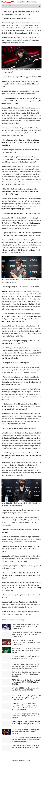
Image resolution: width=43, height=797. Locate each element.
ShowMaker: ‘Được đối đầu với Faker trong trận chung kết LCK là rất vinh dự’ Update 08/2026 (26, 650)
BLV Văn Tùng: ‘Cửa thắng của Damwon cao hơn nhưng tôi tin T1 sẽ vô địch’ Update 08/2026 (26, 674)
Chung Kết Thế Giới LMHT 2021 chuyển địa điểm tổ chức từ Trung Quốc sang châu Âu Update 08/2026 (26, 634)
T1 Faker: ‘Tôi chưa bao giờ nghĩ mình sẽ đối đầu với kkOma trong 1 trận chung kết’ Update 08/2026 (26, 698)
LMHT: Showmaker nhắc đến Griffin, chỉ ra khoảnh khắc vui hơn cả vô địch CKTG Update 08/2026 (25, 626)
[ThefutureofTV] (8, 2)
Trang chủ (21, 2)
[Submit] (39, 6)
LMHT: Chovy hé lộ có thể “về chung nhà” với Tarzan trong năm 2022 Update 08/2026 (25, 731)
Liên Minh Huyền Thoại (16, 620)
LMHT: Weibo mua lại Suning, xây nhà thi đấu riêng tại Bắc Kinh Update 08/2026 (25, 746)
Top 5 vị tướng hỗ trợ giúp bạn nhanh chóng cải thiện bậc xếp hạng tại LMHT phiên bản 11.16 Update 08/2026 (26, 739)
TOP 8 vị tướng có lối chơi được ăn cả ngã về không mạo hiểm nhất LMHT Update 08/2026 (26, 682)
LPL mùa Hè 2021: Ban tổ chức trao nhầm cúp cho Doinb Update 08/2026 (25, 689)
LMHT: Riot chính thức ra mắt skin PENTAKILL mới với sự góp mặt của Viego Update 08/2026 (26, 642)
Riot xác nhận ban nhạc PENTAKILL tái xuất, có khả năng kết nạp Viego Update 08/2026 (26, 723)
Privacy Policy (31, 2)
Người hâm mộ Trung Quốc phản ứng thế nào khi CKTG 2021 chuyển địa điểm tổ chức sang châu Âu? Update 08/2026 (25, 666)
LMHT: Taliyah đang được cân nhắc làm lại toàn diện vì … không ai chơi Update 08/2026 (25, 716)
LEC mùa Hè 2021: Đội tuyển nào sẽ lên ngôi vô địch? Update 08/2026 (25, 657)
